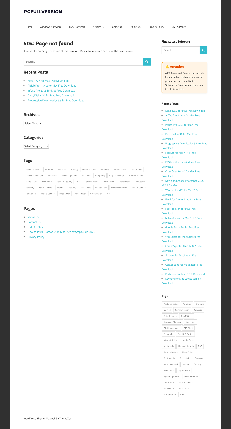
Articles (97, 27)
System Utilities (139, 187)
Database (104, 169)
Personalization (92, 181)
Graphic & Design (116, 175)
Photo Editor (108, 181)
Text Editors (31, 193)
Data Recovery (119, 169)
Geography (100, 175)
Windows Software (51, 27)
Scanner (60, 187)
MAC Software (77, 27)
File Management (69, 175)
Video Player (80, 193)
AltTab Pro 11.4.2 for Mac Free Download (52, 85)
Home (29, 27)
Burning (74, 169)
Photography (124, 181)
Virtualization (96, 193)
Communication (89, 169)
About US (136, 27)
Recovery (30, 187)
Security (72, 187)
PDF (78, 181)
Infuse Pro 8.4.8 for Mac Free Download (51, 90)
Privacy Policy (156, 27)
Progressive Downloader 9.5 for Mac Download (56, 100)
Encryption (52, 175)
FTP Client (86, 175)
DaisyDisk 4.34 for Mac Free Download (51, 95)
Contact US (117, 27)
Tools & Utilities (48, 193)
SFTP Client (86, 187)
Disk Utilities (136, 169)
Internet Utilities (136, 175)
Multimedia (47, 181)
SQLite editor (101, 187)
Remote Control (45, 187)
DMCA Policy (179, 27)
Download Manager (34, 175)
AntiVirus (49, 169)
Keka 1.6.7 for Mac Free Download (48, 81)
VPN (108, 193)
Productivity (140, 181)
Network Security (64, 181)
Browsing (62, 169)
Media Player (31, 181)
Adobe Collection (33, 169)
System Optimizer (119, 187)
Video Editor (64, 193)
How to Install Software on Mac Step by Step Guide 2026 (61, 232)
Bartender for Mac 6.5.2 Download (185, 274)
